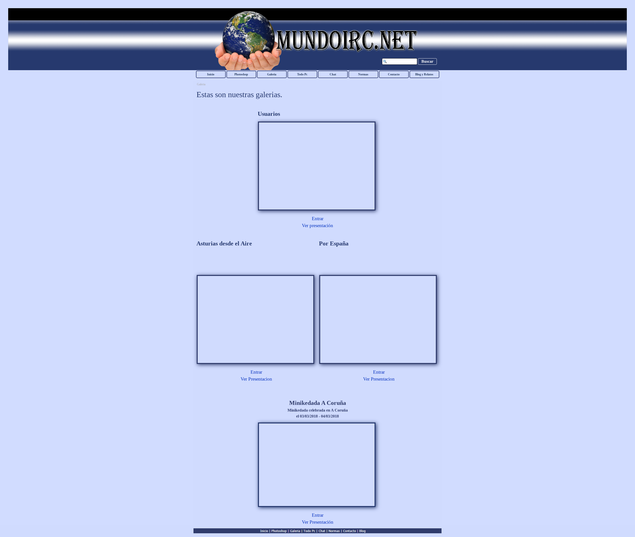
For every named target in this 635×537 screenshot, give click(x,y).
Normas (363, 74)
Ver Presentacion (256, 379)
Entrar (317, 218)
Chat (333, 74)
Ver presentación (317, 225)
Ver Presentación (317, 522)
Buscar (427, 61)
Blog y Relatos (424, 74)
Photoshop (241, 74)
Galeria (271, 74)
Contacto (394, 74)
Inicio (210, 74)
